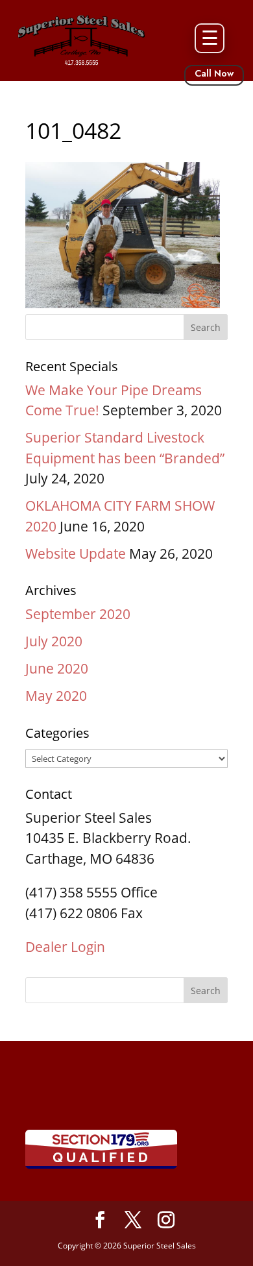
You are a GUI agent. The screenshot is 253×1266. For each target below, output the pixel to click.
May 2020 (56, 696)
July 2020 (53, 641)
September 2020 (77, 614)
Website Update (75, 553)
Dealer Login (65, 947)
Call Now (214, 73)
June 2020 (56, 668)
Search (206, 990)
